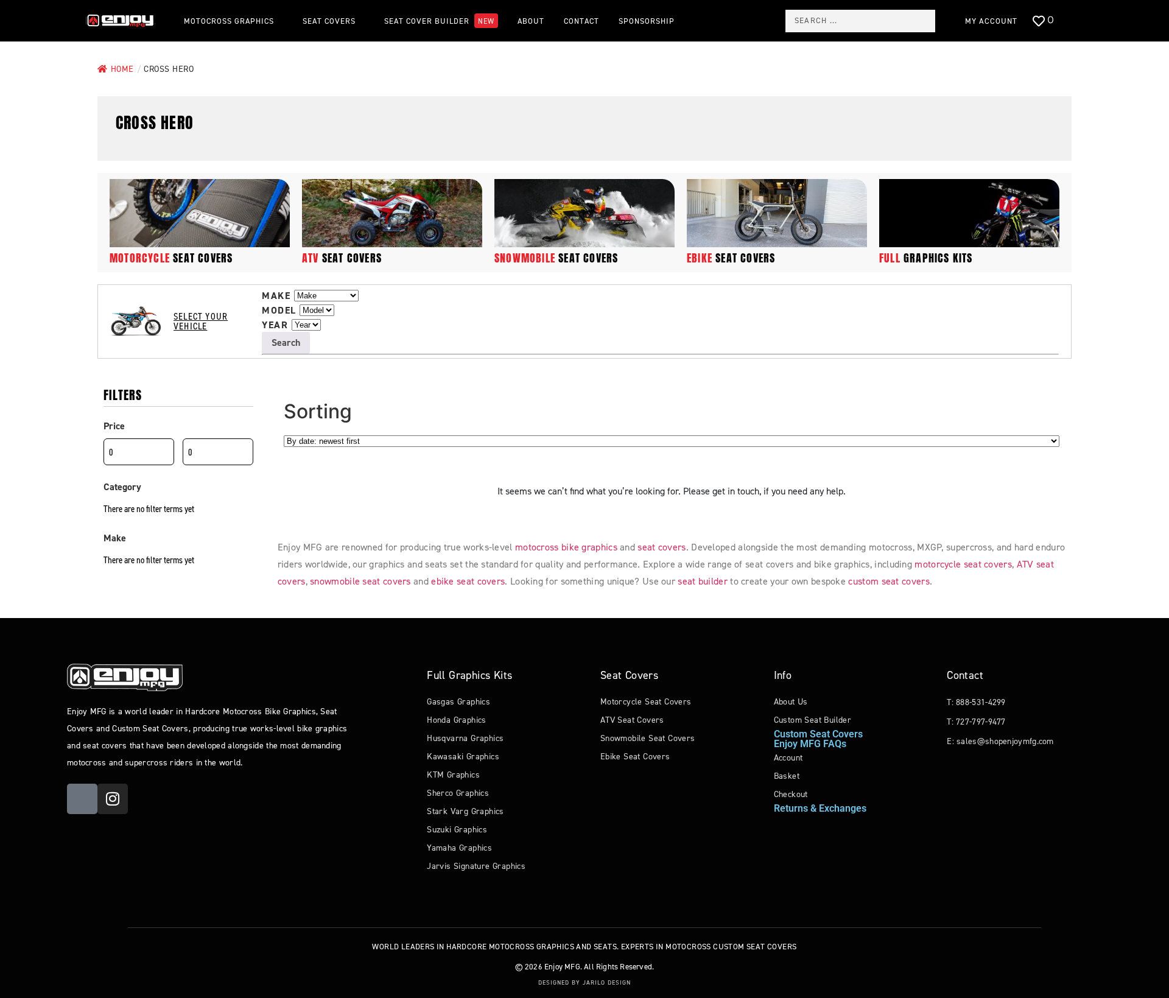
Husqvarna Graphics (465, 738)
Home (122, 69)
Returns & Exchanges (820, 808)
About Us (791, 702)
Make (276, 296)
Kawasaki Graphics (463, 756)
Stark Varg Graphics (465, 811)
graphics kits (926, 258)
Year (275, 325)
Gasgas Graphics (458, 702)
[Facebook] (82, 799)
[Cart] (1076, 21)
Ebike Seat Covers (635, 756)
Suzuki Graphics (457, 829)
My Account (991, 21)
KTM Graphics (453, 775)
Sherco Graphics (458, 793)
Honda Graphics (456, 720)
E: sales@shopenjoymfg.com (1000, 741)
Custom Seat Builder (813, 720)
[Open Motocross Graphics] (280, 21)
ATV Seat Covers (632, 720)
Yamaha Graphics (459, 848)
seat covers (171, 258)
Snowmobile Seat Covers (647, 738)
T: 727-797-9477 (976, 722)
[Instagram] (112, 799)
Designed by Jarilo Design (584, 982)
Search (286, 342)
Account (788, 758)
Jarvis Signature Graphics (476, 866)
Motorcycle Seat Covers (646, 702)
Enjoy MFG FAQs (810, 744)
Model (279, 310)
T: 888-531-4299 (976, 702)
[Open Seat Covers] (362, 21)
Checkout (791, 794)
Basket (786, 776)
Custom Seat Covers (818, 734)
